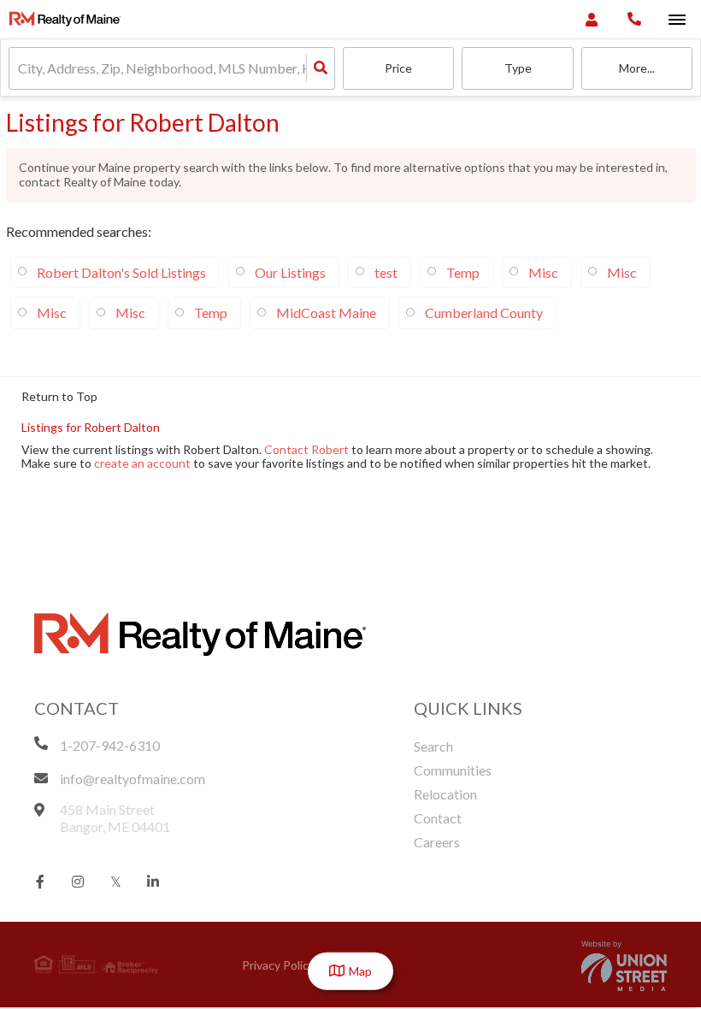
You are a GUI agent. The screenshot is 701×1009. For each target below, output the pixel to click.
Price (398, 68)
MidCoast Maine (326, 312)
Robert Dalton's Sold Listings (121, 272)
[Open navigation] (676, 20)
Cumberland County (484, 312)
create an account (142, 463)
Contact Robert (306, 449)
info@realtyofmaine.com (132, 778)
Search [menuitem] (433, 746)
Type (518, 68)
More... (637, 68)
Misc (543, 272)
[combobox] (19, 69)
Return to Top (59, 397)
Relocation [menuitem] (445, 794)
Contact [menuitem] (438, 818)
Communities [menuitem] (453, 770)
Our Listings (290, 272)
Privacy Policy (278, 965)
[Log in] (591, 19)
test (386, 272)
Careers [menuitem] (437, 842)
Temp (463, 272)
